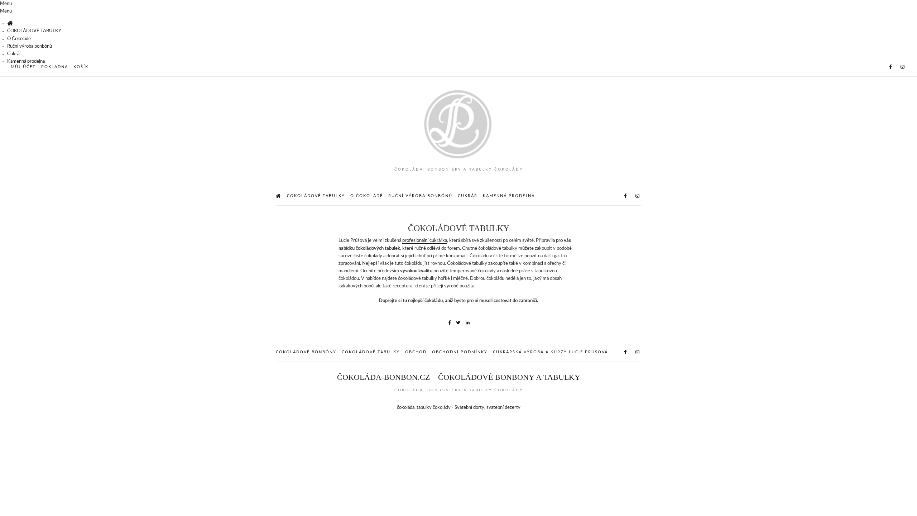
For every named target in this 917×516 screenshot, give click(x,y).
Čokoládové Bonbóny (306, 352)
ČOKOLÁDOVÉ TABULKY (34, 31)
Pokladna (54, 67)
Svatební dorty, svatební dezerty (487, 407)
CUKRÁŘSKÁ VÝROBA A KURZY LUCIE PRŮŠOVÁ (550, 352)
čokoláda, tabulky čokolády (424, 407)
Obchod (416, 352)
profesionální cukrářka (424, 240)
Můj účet (23, 67)
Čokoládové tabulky (371, 352)
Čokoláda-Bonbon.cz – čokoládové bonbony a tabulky (458, 377)
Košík (80, 67)
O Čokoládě (19, 39)
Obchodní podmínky (460, 352)
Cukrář (14, 54)
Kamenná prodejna (26, 61)
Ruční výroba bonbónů (29, 46)
